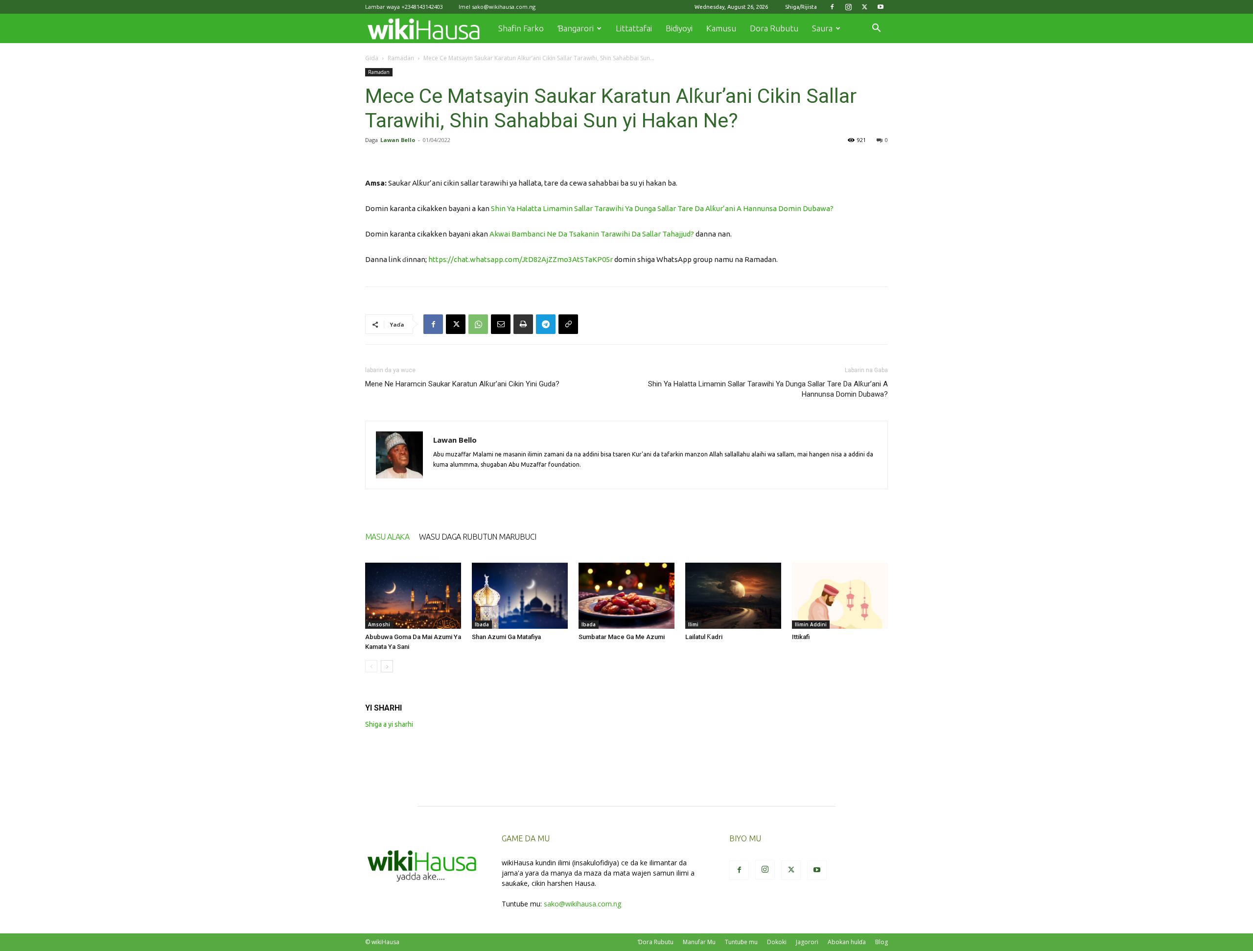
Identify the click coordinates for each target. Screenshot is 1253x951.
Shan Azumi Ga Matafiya (506, 637)
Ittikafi (801, 637)
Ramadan (401, 58)
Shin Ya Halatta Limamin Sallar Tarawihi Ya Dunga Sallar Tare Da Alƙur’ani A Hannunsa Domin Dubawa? (662, 208)
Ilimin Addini (811, 624)
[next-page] (387, 666)
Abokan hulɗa (847, 942)
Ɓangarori (575, 28)
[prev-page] (371, 666)
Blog (881, 942)
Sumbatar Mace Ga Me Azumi (622, 637)
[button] (876, 29)
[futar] (523, 324)
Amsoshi (379, 624)
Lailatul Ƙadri (703, 637)
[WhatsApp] (478, 324)
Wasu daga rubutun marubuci (477, 536)
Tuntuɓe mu (741, 942)
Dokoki (777, 942)
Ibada (482, 624)
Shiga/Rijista (801, 7)
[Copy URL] (568, 324)
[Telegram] (546, 324)
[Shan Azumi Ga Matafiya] (520, 596)
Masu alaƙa (387, 536)
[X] (864, 7)
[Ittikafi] (840, 596)
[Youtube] (880, 7)
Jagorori (807, 942)
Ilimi (693, 624)
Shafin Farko (521, 28)
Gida (371, 58)
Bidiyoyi (679, 28)
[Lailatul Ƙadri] (733, 596)
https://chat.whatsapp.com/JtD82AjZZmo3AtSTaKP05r (520, 259)
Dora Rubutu (774, 28)
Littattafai (634, 28)
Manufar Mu (699, 942)
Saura (822, 28)
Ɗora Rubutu (655, 942)
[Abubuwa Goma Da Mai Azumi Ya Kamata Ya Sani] (413, 596)
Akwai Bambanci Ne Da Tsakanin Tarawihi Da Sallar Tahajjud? (591, 234)
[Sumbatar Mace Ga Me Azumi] (626, 596)
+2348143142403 (422, 6)
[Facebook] (832, 7)
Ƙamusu (721, 28)
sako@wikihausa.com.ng (503, 6)
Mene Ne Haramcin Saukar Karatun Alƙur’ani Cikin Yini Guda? (462, 384)
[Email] (500, 324)
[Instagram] (848, 7)
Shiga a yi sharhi (389, 724)
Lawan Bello (397, 139)
